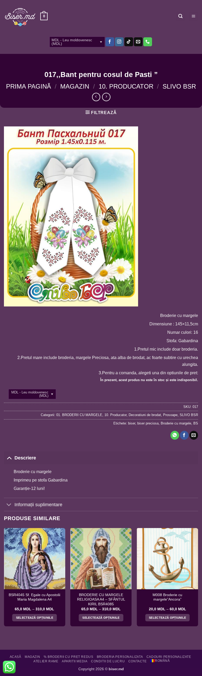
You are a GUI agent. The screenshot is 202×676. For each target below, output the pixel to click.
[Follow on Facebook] (109, 41)
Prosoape (170, 415)
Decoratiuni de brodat (145, 415)
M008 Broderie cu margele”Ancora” (167, 597)
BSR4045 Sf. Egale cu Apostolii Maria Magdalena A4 (34, 597)
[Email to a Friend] (193, 435)
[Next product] (96, 97)
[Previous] (4, 579)
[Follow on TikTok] (128, 41)
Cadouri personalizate (169, 657)
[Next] (198, 579)
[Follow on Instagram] (119, 41)
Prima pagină (28, 86)
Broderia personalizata (120, 657)
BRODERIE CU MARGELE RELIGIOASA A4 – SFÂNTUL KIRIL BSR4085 (101, 599)
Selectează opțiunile (34, 617)
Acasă (15, 657)
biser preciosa (148, 423)
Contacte (137, 661)
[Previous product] (106, 97)
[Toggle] (9, 457)
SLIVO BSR (179, 86)
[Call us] (147, 41)
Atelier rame (45, 661)
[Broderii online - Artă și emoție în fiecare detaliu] (20, 16)
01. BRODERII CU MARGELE (79, 415)
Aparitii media (75, 661)
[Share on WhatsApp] (174, 435)
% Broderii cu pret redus (68, 657)
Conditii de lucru (108, 661)
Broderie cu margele (176, 423)
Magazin (74, 86)
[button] (44, 16)
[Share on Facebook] (184, 435)
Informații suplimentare (38, 504)
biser (131, 423)
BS (195, 423)
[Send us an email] (138, 41)
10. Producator (126, 86)
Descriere (25, 457)
